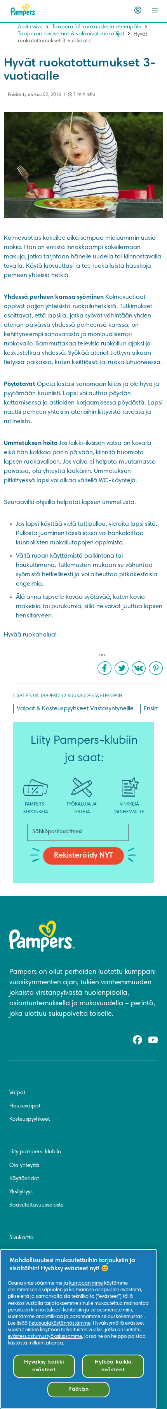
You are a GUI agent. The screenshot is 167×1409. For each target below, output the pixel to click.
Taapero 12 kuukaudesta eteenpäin (96, 27)
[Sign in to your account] (137, 10)
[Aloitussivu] (23, 10)
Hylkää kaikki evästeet (113, 1366)
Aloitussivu (30, 27)
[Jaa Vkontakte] (138, 668)
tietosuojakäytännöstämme (59, 1323)
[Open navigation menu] (155, 10)
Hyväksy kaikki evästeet (44, 1366)
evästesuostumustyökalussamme (45, 1336)
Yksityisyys (21, 1192)
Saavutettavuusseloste (36, 1205)
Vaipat (17, 1093)
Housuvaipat (24, 1106)
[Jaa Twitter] (121, 668)
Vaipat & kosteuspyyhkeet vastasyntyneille (75, 709)
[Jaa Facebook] (104, 668)
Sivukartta (21, 1238)
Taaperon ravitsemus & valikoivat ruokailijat (71, 34)
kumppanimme (86, 1283)
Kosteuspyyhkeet (29, 1119)
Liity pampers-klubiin (35, 1152)
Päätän (78, 1389)
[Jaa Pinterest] (155, 668)
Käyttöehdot (24, 1179)
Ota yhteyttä (24, 1165)
